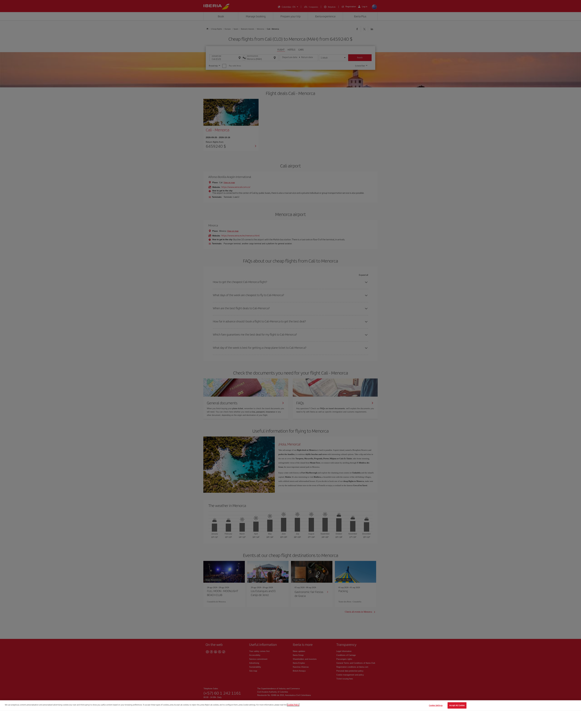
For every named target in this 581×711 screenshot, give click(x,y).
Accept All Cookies (457, 705)
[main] (290, 705)
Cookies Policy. (293, 704)
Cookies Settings (436, 705)
